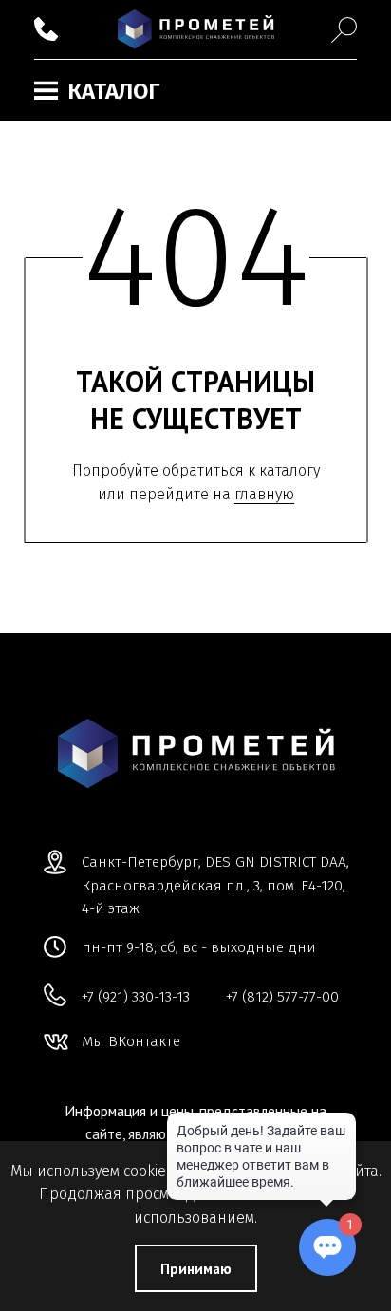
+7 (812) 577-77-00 (282, 996)
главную (264, 494)
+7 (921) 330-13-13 (136, 996)
